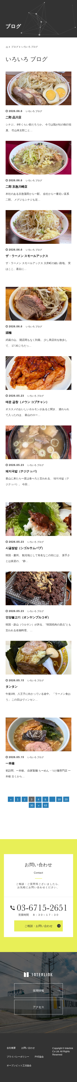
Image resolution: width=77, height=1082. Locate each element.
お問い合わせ (28, 1048)
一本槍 (10, 763)
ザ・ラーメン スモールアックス (27, 255)
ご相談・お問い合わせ (38, 926)
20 (66, 799)
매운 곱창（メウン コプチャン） (27, 402)
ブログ (15, 46)
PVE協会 (39, 1056)
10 (59, 799)
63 (45, 805)
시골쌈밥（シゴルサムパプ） (25, 548)
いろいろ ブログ (34, 111)
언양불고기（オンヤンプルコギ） (28, 617)
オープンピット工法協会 (19, 1065)
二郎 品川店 (13, 117)
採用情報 (38, 990)
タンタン (12, 686)
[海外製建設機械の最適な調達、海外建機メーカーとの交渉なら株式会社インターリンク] (38, 975)
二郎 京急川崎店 (16, 186)
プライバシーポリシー (18, 1056)
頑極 (9, 332)
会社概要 (11, 1048)
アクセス (38, 1007)
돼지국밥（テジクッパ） (22, 471)
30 (31, 805)
